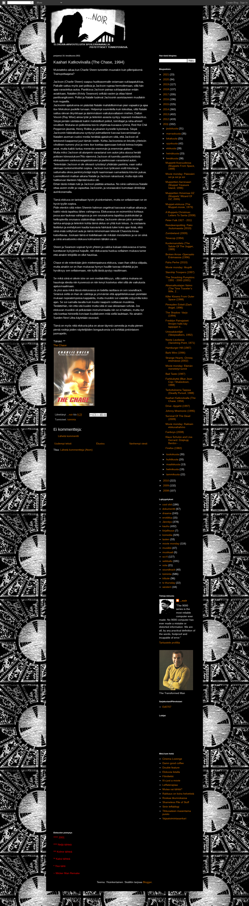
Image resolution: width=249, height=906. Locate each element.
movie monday (170, 543)
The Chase (60, 345)
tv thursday (168, 582)
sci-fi (165, 556)
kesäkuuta (172, 158)
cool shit (167, 504)
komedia (167, 534)
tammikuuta (173, 474)
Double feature (171, 767)
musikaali (167, 552)
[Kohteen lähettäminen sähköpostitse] (91, 415)
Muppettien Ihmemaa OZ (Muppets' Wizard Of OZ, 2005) (180, 196)
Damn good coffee (173, 763)
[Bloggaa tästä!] (94, 415)
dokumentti (168, 508)
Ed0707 (166, 706)
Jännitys (167, 521)
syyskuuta (172, 143)
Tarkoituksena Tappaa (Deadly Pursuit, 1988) (180, 391)
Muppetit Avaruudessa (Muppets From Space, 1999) (180, 165)
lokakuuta (172, 138)
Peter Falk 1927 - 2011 (179, 220)
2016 (166, 99)
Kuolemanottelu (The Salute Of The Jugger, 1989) (180, 246)
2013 (166, 114)
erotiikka (167, 517)
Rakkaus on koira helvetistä (178, 793)
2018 (166, 89)
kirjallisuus (168, 530)
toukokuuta (173, 454)
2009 (166, 485)
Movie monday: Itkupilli (179, 267)
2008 (166, 490)
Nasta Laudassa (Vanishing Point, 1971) (180, 341)
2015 (166, 104)
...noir (183, 600)
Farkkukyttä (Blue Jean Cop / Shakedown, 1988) (179, 381)
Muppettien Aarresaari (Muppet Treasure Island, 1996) (178, 185)
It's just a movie (171, 780)
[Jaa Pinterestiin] (105, 415)
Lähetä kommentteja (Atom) (76, 449)
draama (166, 513)
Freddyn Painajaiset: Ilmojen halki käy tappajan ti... (177, 323)
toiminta (71, 419)
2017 (166, 94)
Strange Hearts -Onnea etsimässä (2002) (179, 359)
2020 (166, 79)
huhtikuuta (172, 459)
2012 (166, 119)
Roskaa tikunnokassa (174, 798)
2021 (166, 74)
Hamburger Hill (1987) (178, 347)
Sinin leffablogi (170, 806)
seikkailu (167, 561)
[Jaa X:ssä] (98, 415)
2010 (166, 480)
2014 (166, 109)
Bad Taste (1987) (175, 373)
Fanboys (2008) (175, 432)
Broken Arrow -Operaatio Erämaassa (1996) (180, 256)
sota (164, 565)
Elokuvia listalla (171, 771)
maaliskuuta (173, 464)
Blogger (147, 882)
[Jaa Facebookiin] (101, 415)
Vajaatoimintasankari (174, 818)
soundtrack (168, 569)
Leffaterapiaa (170, 784)
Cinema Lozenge (172, 758)
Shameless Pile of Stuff (175, 802)
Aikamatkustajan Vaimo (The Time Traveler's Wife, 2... (179, 288)
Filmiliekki (168, 776)
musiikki (167, 547)
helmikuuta (173, 469)
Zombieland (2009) (177, 233)
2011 (166, 124)
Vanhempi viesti (138, 443)
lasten (165, 539)
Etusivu (100, 443)
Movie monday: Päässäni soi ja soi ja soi (180, 175)
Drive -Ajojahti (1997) (178, 405)
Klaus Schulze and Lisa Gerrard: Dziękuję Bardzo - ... (179, 440)
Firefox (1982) (174, 448)
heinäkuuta (173, 153)
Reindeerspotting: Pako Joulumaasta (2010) (179, 227)
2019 (166, 84)
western (167, 586)
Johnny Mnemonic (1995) (180, 410)
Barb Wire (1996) (175, 352)
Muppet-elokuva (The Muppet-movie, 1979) (179, 206)
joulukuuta (172, 128)
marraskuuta (174, 133)
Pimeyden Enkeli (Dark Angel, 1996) (179, 306)
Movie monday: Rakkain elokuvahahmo (179, 426)
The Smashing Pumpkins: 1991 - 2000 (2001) (180, 279)
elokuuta (171, 148)
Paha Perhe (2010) (177, 262)
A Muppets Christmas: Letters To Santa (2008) (181, 214)
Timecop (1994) (175, 238)
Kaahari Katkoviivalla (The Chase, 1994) (181, 399)
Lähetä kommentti (68, 436)
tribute (166, 578)
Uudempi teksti (62, 443)
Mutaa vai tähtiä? (172, 789)
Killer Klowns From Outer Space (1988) (180, 298)
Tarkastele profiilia (169, 642)
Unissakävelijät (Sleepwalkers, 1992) (179, 333)
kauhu (166, 526)
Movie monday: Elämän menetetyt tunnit (179, 367)
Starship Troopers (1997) (180, 272)
